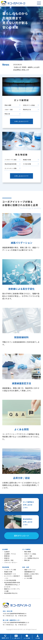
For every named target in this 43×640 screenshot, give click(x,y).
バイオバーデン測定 (10, 159)
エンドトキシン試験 (10, 168)
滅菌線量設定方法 (29, 572)
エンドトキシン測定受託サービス (12, 577)
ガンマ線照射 (26, 549)
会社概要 (5, 549)
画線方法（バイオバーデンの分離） (12, 590)
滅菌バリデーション (30, 569)
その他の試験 (27, 164)
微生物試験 (5, 567)
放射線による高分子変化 (31, 574)
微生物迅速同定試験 (10, 164)
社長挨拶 (6, 552)
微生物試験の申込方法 (10, 593)
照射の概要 (8, 105)
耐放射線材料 (28, 576)
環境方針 (6, 558)
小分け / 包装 (28, 556)
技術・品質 (25, 567)
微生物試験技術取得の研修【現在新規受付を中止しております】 (12, 585)
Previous (11, 67)
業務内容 (6, 556)
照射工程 (7, 114)
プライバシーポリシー (10, 562)
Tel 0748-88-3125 (8, 616)
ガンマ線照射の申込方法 (31, 558)
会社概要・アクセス (10, 554)
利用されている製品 (29, 105)
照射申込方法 (27, 109)
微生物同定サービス (10, 574)
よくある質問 (28, 578)
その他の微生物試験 (10, 580)
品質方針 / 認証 (8, 560)
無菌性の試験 (27, 159)
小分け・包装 (9, 109)
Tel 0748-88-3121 (8, 625)
